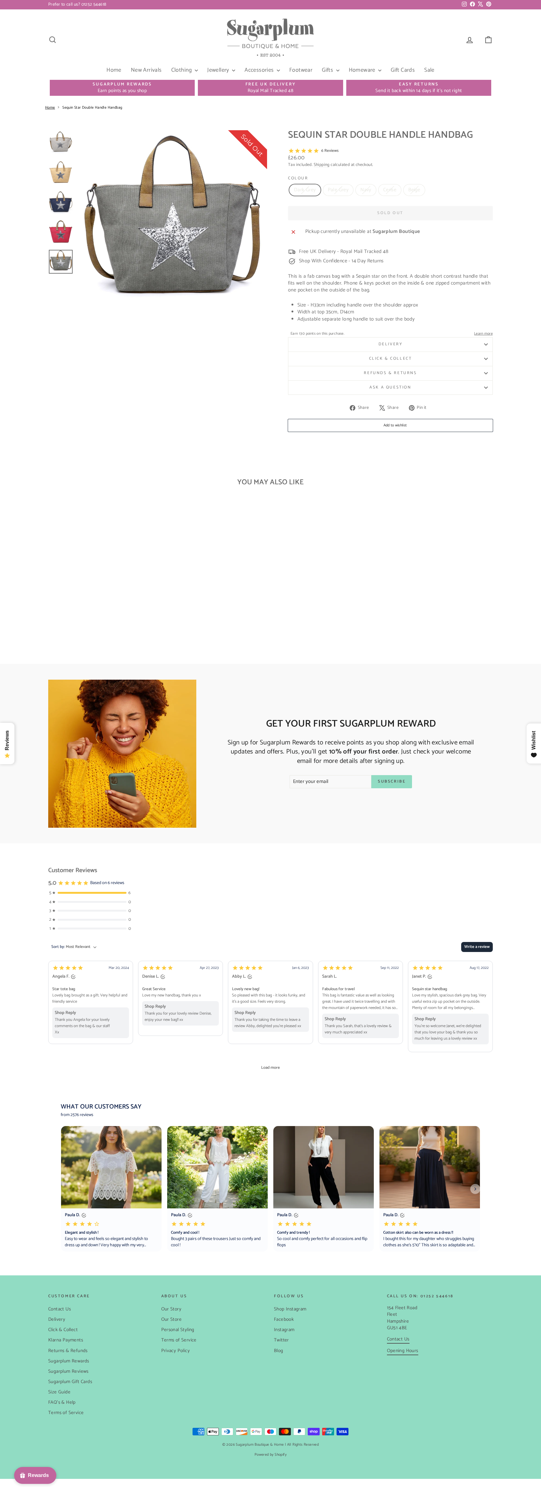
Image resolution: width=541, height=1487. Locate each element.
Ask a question (390, 387)
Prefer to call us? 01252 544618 (77, 4)
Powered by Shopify (270, 1455)
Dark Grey (305, 190)
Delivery (391, 344)
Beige (414, 190)
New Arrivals (146, 70)
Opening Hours (402, 1351)
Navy (365, 190)
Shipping (322, 164)
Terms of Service (66, 1413)
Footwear (300, 70)
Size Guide (59, 1392)
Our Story (171, 1309)
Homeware (363, 70)
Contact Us (59, 1309)
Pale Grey (338, 190)
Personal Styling (177, 1330)
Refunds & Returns (390, 373)
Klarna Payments (65, 1340)
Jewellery (218, 70)
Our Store (171, 1319)
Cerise (389, 190)
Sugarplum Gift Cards (70, 1382)
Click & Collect (390, 358)
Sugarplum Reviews (68, 1371)
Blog (278, 1351)
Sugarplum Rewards (68, 1361)
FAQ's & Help (62, 1402)
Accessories (260, 70)
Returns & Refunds (68, 1351)
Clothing (182, 70)
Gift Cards (403, 70)
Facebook (284, 1319)
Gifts (328, 70)
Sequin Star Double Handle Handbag (92, 108)
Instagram (284, 1330)
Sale (429, 70)
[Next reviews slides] (475, 1189)
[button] (90, 1002)
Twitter (281, 1340)
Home (113, 70)
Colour (298, 178)
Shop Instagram (290, 1309)
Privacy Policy (175, 1351)
